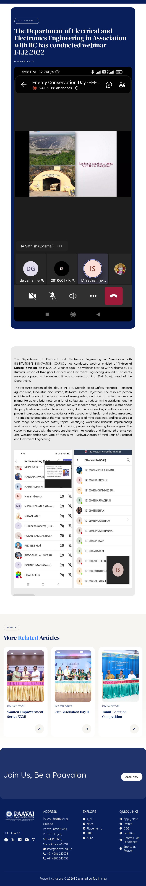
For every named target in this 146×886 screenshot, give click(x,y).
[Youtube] (27, 840)
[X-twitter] (13, 840)
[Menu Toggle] (73, 2)
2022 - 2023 (23, 20)
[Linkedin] (20, 840)
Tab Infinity (100, 878)
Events (32, 20)
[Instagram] (34, 840)
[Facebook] (6, 840)
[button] (18, 519)
